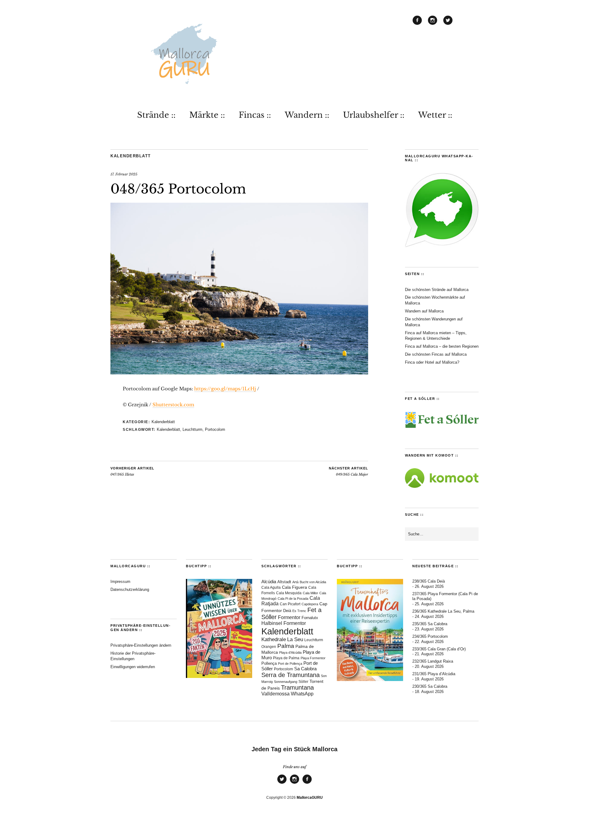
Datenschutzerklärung (129, 589)
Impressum (120, 581)
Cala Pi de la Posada (293, 598)
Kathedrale (273, 639)
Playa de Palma (286, 658)
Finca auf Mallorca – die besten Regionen (442, 346)
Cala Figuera (294, 587)
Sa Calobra (305, 668)
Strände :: (156, 115)
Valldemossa (275, 693)
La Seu (295, 639)
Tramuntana (297, 687)
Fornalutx (310, 617)
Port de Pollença (290, 663)
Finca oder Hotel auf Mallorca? (432, 362)
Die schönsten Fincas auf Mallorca (436, 354)
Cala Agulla (271, 587)
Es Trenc (299, 611)
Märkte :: (207, 115)
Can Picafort (290, 604)
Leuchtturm (192, 429)
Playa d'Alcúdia (290, 652)
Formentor (289, 617)
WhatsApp (302, 693)
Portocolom (215, 429)
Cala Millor (310, 593)
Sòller (303, 681)
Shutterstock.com (173, 405)
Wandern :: (307, 115)
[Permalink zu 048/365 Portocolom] (239, 372)
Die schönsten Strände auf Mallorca (436, 289)
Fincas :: (255, 115)
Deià (287, 610)
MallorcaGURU (310, 797)
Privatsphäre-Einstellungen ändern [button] (140, 645)
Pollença (269, 663)
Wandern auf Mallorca (424, 311)
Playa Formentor (313, 658)
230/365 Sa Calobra (429, 686)
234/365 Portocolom (430, 636)
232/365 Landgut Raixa (432, 661)
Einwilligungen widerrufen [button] (132, 666)
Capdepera (310, 604)
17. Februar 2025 (123, 174)
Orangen (268, 647)
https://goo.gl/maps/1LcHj (225, 389)
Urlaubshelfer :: (373, 115)
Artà (295, 582)
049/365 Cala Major (348, 471)
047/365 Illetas (132, 471)
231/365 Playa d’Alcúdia (433, 674)
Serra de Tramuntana (290, 675)
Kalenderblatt (130, 156)
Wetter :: (435, 115)
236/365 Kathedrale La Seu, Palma (443, 611)
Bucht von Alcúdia (313, 582)
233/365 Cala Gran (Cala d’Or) (439, 649)
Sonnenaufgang (285, 681)
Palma (285, 646)
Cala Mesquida (289, 593)
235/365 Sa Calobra (429, 624)
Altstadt (284, 582)
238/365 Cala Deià (428, 581)
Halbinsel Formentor (283, 623)
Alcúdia (268, 581)
